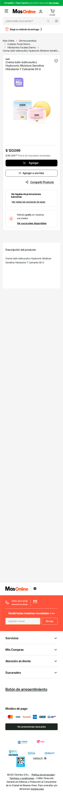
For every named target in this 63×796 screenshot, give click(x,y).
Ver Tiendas (54, 3)
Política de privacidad (43, 774)
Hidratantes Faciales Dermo (21, 47)
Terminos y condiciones (21, 778)
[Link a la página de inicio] (8, 40)
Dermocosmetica (27, 40)
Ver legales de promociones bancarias (26, 195)
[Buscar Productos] (48, 21)
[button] (6, 11)
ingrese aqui (37, 788)
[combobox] (28, 21)
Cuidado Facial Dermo (18, 44)
